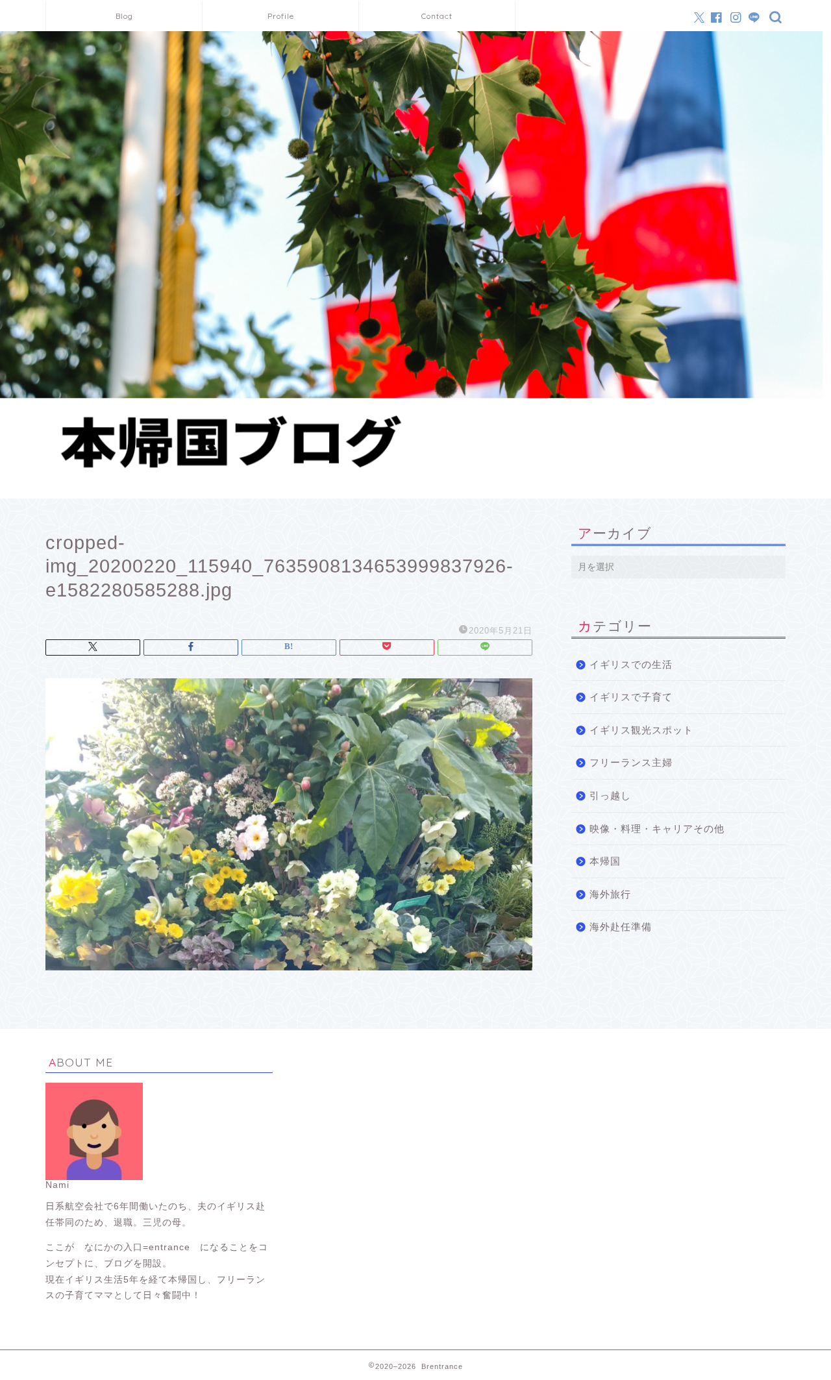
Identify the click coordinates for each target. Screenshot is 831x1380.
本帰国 (605, 861)
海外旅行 (610, 894)
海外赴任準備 (620, 926)
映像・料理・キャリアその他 (657, 828)
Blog (124, 16)
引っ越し (610, 795)
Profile (280, 16)
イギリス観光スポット (641, 729)
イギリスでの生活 (631, 664)
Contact (437, 16)
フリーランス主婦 (631, 762)
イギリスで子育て (631, 696)
